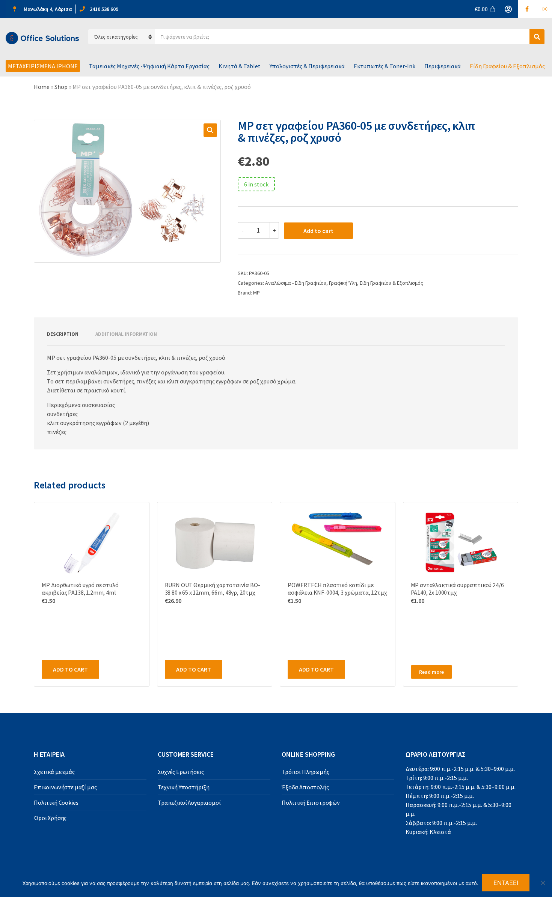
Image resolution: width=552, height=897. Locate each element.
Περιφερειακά (442, 66)
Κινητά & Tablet (240, 66)
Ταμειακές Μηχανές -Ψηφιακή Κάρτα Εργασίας (149, 66)
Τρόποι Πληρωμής (305, 771)
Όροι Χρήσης (50, 818)
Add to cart (318, 230)
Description (62, 334)
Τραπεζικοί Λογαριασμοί (189, 802)
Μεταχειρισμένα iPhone (43, 66)
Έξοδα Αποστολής (305, 787)
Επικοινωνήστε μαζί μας (65, 787)
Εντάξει (506, 882)
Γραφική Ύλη (343, 282)
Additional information (126, 334)
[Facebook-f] (527, 9)
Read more (431, 672)
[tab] (62, 334)
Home (42, 86)
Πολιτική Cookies (56, 802)
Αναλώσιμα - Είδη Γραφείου (295, 282)
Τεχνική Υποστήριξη (184, 787)
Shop (61, 86)
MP (256, 292)
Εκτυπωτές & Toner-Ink (384, 66)
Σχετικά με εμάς (54, 771)
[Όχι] (542, 882)
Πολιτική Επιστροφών (311, 802)
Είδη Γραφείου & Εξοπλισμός (507, 66)
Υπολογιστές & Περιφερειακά (307, 66)
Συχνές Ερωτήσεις (181, 771)
